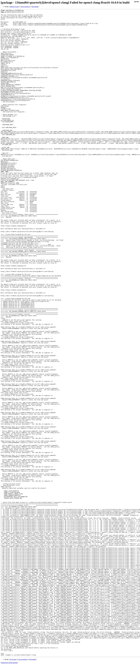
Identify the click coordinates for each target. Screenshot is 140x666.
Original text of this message (9, 662)
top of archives (25, 6)
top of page (13, 659)
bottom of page (14, 6)
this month (35, 6)
